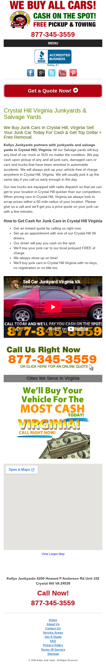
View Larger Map (53, 554)
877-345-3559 (53, 34)
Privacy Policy (53, 645)
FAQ (53, 641)
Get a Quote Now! (50, 91)
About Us (53, 624)
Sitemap (53, 654)
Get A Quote (53, 637)
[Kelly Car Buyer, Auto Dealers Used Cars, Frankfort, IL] (53, 58)
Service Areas (53, 632)
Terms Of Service (53, 649)
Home (53, 620)
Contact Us (53, 628)
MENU (53, 43)
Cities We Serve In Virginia (53, 378)
